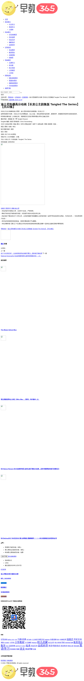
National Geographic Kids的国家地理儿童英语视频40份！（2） (21, 256)
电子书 (20, 646)
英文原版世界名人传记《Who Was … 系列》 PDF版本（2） (20, 399)
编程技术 (12, 42)
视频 (13, 208)
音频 (34, 649)
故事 (71, 642)
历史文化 (78, 639)
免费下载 (8, 88)
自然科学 (12, 45)
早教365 (10, 97)
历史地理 (12, 37)
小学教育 (12, 70)
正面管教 (12, 55)
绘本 (28, 645)
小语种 (11, 29)
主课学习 (12, 62)
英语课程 (13, 649)
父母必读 (8, 47)
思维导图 (67, 642)
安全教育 (12, 50)
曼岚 (2, 244)
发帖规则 (10, 660)
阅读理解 (29, 649)
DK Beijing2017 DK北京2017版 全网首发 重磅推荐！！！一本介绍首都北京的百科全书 (29, 538)
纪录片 (23, 646)
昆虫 (7, 646)
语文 (22, 648)
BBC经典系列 (13, 78)
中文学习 (12, 24)
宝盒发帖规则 (12, 556)
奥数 (2, 642)
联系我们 (4, 660)
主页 (6, 19)
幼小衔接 (12, 68)
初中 (58, 639)
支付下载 (4, 556)
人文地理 (35, 639)
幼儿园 (11, 65)
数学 (3, 645)
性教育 (11, 57)
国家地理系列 (13, 83)
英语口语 (70, 646)
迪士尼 (17, 208)
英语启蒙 (76, 646)
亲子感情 (29, 639)
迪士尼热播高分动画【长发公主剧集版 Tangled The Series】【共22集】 (31, 229)
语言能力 (8, 22)
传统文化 (41, 639)
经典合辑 (8, 75)
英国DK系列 (13, 80)
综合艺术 (12, 40)
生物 (17, 646)
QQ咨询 (3, 569)
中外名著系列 (13, 85)
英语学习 (12, 27)
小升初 (11, 73)
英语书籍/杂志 (54, 646)
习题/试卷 (21, 639)
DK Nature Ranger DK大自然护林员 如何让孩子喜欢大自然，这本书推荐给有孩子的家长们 (30, 469)
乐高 (16, 639)
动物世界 (63, 639)
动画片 (3, 208)
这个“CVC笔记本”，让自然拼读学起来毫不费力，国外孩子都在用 (21, 253)
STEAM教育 (13, 34)
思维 (63, 642)
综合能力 (8, 32)
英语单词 (64, 646)
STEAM (4, 639)
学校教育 (8, 60)
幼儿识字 (51, 642)
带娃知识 (34, 642)
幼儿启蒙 (42, 642)
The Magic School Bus (9, 330)
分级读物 (53, 639)
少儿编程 (28, 642)
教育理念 (12, 52)
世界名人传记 (11, 639)
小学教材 (19, 642)
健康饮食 (47, 639)
